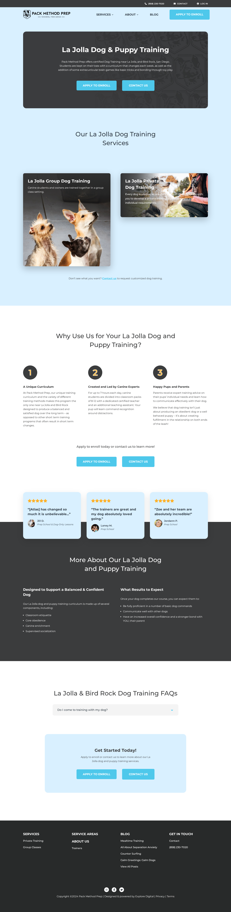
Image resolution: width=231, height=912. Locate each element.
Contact (182, 3)
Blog (154, 14)
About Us (80, 841)
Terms (170, 896)
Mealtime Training (132, 840)
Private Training (33, 840)
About (130, 14)
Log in (204, 3)
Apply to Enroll (189, 14)
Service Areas (85, 834)
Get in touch (181, 834)
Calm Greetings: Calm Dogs (138, 860)
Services (103, 14)
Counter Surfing (131, 853)
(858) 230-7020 (156, 3)
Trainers (77, 848)
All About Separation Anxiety (139, 847)
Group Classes (32, 847)
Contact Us (138, 85)
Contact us (109, 278)
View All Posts (129, 866)
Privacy (160, 896)
